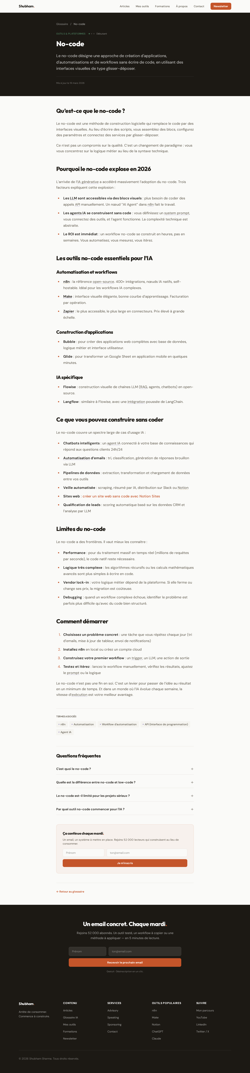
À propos (182, 6)
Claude (156, 1038)
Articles (124, 6)
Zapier (68, 311)
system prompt (176, 213)
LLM (73, 198)
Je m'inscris (125, 863)
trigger (137, 658)
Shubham (26, 6)
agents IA (78, 213)
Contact (199, 6)
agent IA (114, 443)
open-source (103, 281)
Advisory (112, 1010)
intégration (136, 401)
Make (67, 296)
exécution (79, 694)
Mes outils (142, 6)
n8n (151, 204)
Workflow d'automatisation (119, 724)
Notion (183, 487)
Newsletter (221, 6)
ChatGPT (157, 1031)
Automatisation (76, 458)
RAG (143, 387)
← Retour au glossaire (70, 891)
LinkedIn (201, 1024)
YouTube (201, 1017)
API (77, 204)
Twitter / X (202, 1031)
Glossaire (62, 24)
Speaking (113, 1017)
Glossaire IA (70, 1017)
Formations (162, 6)
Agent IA (66, 732)
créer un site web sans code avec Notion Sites (121, 496)
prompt (73, 673)
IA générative (88, 182)
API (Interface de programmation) (166, 724)
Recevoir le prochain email (125, 962)
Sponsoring (114, 1024)
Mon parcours (205, 1010)
